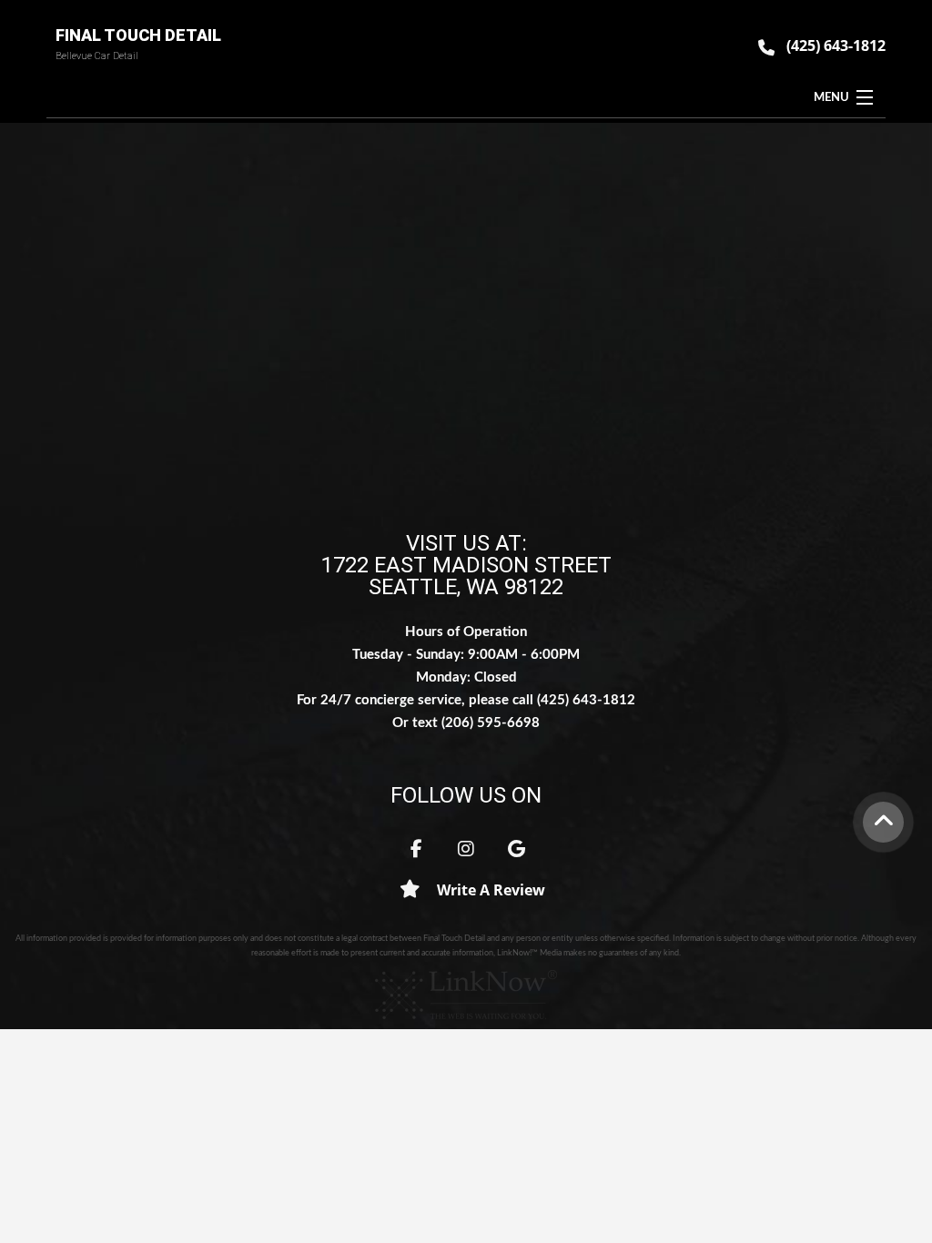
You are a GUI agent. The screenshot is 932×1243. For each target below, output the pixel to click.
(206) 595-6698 (490, 723)
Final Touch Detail (138, 35)
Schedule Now (466, 350)
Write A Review (489, 890)
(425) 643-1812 (836, 45)
